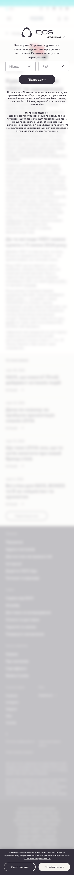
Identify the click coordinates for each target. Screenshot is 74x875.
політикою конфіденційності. (37, 858)
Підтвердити (37, 79)
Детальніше (19, 867)
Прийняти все (54, 867)
